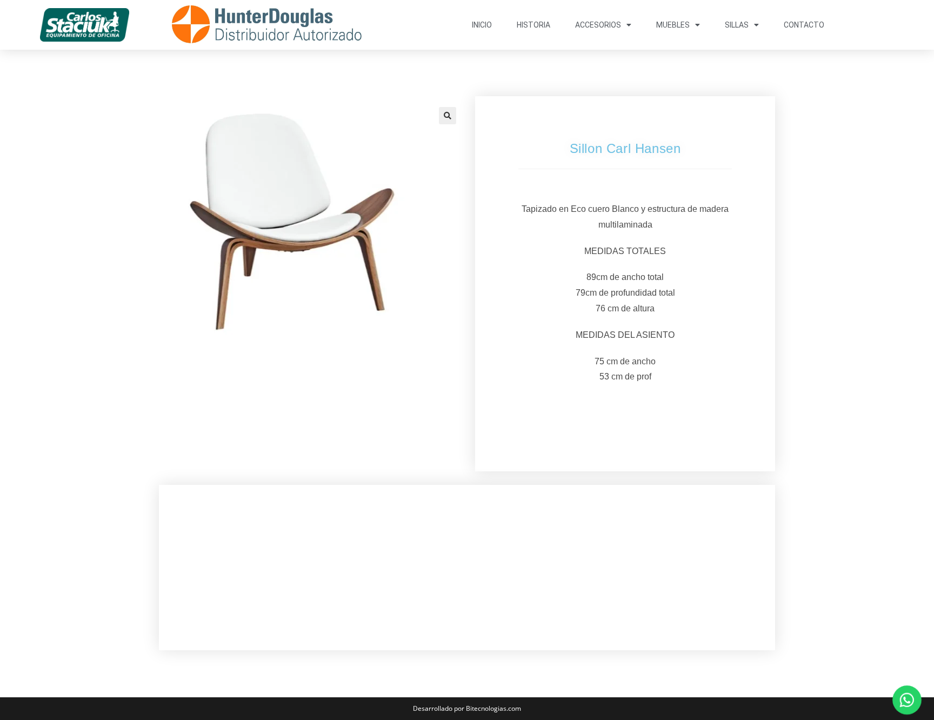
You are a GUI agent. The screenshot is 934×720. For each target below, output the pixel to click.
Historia (533, 25)
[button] (447, 115)
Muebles (673, 25)
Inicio (482, 25)
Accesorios (598, 25)
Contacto (804, 25)
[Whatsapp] (906, 700)
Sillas (737, 25)
